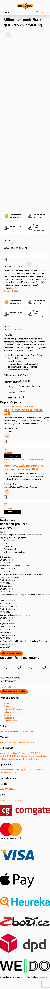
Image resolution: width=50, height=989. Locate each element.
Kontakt (7, 703)
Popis (10, 326)
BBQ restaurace (10, 721)
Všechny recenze (11, 654)
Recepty (13, 742)
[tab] (27, 326)
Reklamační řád (6, 759)
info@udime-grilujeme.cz (10, 800)
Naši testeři (9, 718)
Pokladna (12, 731)
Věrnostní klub (27, 731)
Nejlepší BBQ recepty (13, 709)
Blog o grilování (10, 715)
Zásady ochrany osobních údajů (34, 756)
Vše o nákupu (23, 753)
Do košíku (8, 453)
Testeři (21, 742)
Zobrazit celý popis (11, 291)
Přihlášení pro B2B (8, 773)
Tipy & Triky (5, 742)
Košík (18, 731)
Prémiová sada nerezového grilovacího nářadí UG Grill (23, 467)
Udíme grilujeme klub (13, 712)
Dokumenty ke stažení (32, 759)
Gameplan (43, 977)
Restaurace (29, 742)
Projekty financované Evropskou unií (31, 770)
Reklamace (18, 759)
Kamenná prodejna (8, 770)
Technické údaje (14, 329)
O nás (6, 706)
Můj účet (3, 731)
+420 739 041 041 (8, 789)
